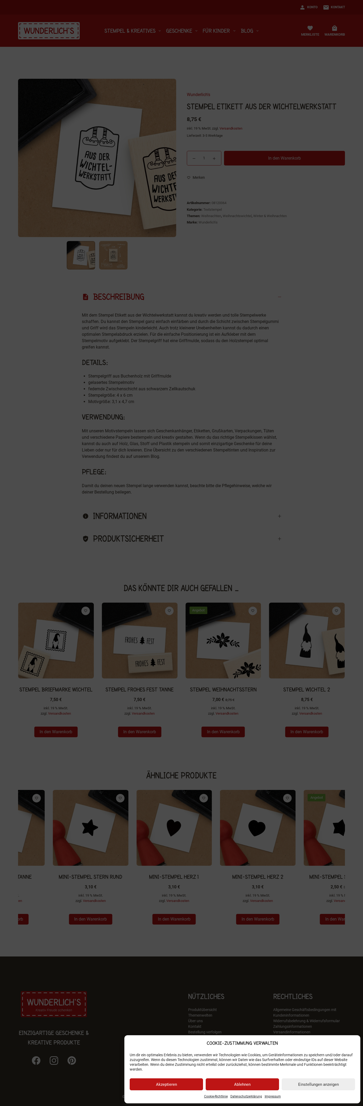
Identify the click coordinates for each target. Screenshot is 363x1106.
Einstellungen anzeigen (318, 1084)
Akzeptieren (166, 1084)
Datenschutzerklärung (246, 1096)
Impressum (273, 1096)
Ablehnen (242, 1084)
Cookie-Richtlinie (216, 1096)
